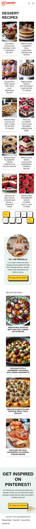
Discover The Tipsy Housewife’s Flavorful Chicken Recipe (18, 452)
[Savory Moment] (8, 3)
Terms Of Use (25, 520)
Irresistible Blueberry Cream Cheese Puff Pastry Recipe (9, 162)
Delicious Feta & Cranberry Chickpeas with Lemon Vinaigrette (18, 370)
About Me (16, 520)
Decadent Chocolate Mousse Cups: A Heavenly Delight (9, 48)
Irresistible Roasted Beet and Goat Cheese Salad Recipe (18, 330)
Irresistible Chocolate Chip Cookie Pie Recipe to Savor (9, 124)
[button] (29, 3)
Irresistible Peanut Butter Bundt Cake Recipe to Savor (26, 86)
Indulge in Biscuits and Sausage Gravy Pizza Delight (18, 411)
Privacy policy (7, 520)
